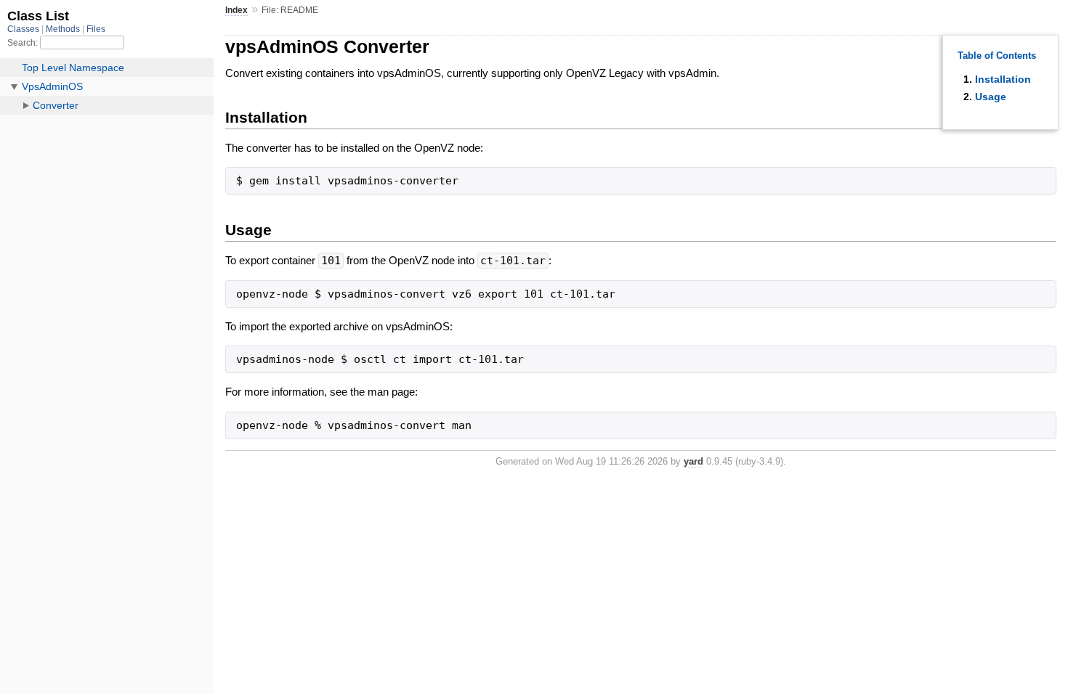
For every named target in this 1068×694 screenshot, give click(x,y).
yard (693, 461)
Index (236, 10)
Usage (990, 96)
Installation (1003, 79)
